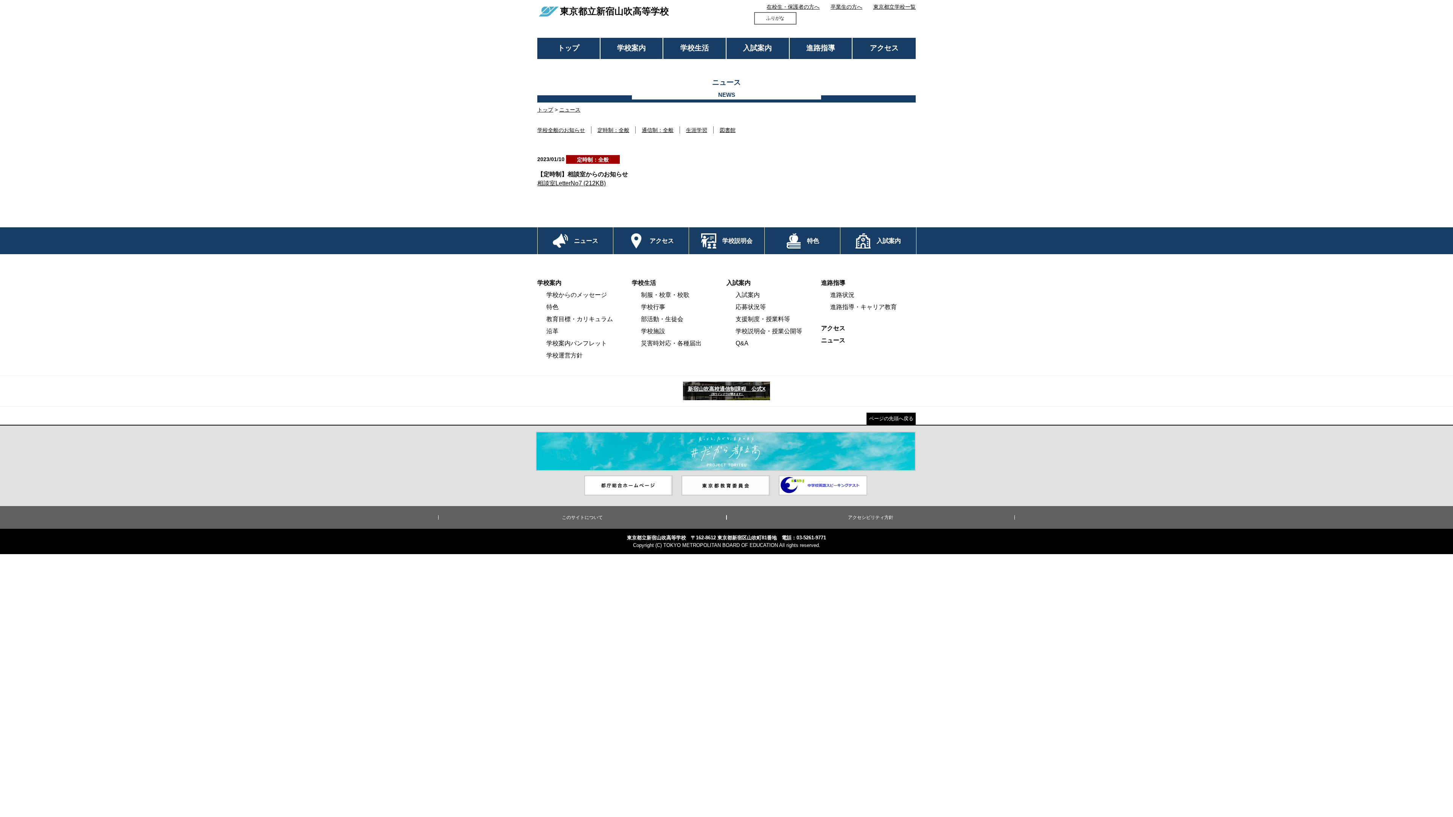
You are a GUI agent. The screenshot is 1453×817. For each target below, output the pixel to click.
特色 (552, 307)
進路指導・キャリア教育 (863, 307)
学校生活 (694, 48)
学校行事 (653, 307)
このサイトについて (582, 517)
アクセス (884, 48)
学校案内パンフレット (576, 343)
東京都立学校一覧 (894, 7)
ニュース (569, 110)
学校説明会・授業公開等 (769, 331)
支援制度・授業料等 (763, 319)
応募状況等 (751, 307)
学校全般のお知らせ (561, 130)
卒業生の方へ (846, 7)
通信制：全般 (658, 130)
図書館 (728, 130)
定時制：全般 (613, 130)
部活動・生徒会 (662, 319)
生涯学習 (696, 130)
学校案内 (631, 48)
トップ (568, 48)
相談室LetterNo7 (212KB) (571, 183)
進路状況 (842, 295)
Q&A (742, 343)
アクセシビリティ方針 (870, 517)
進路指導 (820, 48)
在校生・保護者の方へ (793, 7)
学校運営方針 (564, 355)
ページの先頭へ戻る (891, 418)
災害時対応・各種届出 (671, 343)
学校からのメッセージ (576, 295)
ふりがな (775, 18)
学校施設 (653, 331)
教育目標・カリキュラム (579, 319)
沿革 (552, 331)
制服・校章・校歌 (665, 295)
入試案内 (757, 48)
